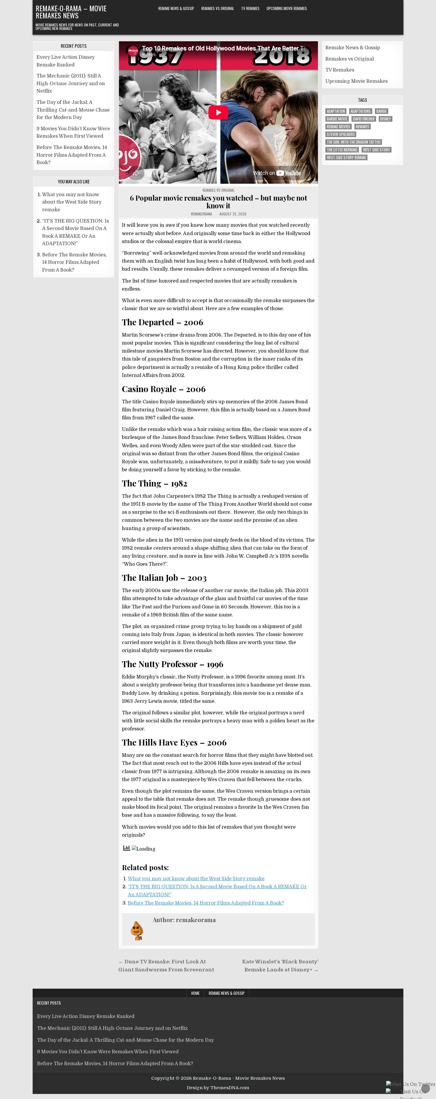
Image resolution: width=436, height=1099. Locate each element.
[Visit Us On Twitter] (411, 1084)
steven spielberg (341, 134)
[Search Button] (396, 8)
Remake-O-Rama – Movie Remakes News (71, 11)
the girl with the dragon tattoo (354, 142)
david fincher (364, 119)
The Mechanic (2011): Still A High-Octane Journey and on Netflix (70, 83)
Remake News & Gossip (176, 8)
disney (385, 119)
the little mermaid (342, 150)
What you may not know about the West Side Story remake (196, 878)
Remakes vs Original (217, 8)
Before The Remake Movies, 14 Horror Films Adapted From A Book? (206, 903)
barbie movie (337, 119)
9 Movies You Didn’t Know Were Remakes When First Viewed (108, 1051)
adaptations (361, 111)
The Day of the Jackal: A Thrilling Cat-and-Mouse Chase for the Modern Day (73, 110)
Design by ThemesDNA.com (218, 1087)
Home (195, 993)
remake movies (338, 126)
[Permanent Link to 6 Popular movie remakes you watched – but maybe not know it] (218, 113)
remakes (362, 126)
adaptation (336, 111)
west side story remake (346, 157)
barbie (381, 111)
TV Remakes (250, 8)
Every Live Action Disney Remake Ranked (85, 1016)
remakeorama (201, 214)
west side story (376, 150)
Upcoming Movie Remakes (287, 8)
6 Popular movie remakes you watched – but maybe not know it (218, 201)
